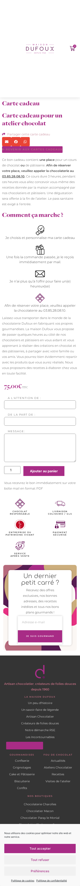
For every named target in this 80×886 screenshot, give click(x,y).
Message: (16, 431)
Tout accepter (40, 848)
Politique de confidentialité (51, 880)
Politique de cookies (22, 880)
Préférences (40, 871)
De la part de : (21, 415)
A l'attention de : (24, 398)
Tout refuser (40, 860)
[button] (7, 48)
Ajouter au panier (44, 471)
